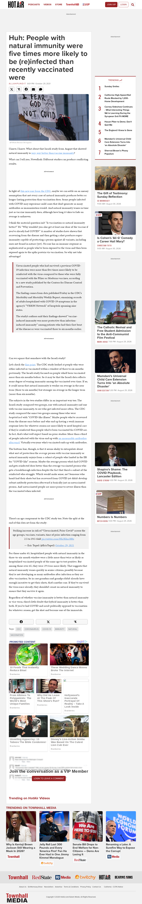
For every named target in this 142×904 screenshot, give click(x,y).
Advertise (58, 887)
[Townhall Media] (17, 898)
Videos (47, 4)
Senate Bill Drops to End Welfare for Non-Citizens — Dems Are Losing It (86, 849)
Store (58, 4)
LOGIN (123, 4)
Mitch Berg (102, 521)
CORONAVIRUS (32, 629)
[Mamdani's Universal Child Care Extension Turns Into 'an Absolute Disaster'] (115, 361)
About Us (22, 887)
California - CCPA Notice (113, 887)
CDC (19, 629)
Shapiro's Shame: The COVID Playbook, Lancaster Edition (112, 473)
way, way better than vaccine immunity (52, 153)
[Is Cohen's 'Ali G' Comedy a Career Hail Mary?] (115, 223)
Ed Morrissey (103, 200)
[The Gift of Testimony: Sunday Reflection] (115, 178)
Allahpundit (17, 83)
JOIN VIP (111, 4)
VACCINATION (17, 635)
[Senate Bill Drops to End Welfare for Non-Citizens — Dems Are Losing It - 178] (88, 826)
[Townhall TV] (74, 4)
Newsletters (48, 887)
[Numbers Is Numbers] (115, 501)
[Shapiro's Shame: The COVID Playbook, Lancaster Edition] (115, 454)
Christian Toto (104, 245)
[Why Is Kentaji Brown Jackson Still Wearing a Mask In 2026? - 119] (21, 826)
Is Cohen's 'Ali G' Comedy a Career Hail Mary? (115, 239)
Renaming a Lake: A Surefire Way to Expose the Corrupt (120, 848)
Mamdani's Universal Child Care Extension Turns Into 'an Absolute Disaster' (118, 142)
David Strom (103, 480)
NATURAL (72, 629)
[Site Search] (133, 4)
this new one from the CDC (35, 191)
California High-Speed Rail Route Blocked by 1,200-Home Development (118, 98)
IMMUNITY (59, 629)
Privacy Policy (85, 887)
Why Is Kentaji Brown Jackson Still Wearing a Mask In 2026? (20, 848)
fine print (30, 364)
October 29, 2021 (64, 545)
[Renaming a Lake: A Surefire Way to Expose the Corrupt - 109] (121, 826)
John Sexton (103, 390)
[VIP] (88, 4)
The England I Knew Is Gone (118, 130)
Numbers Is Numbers (112, 517)
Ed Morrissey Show (35, 887)
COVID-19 (47, 629)
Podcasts (34, 4)
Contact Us (96, 887)
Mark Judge (102, 341)
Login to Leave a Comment (49, 778)
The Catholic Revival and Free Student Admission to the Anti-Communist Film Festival (114, 333)
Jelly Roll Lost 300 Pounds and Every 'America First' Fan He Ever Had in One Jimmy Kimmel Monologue (54, 851)
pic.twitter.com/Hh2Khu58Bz (58, 539)
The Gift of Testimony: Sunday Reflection (112, 195)
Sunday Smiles (112, 86)
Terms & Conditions (71, 887)
